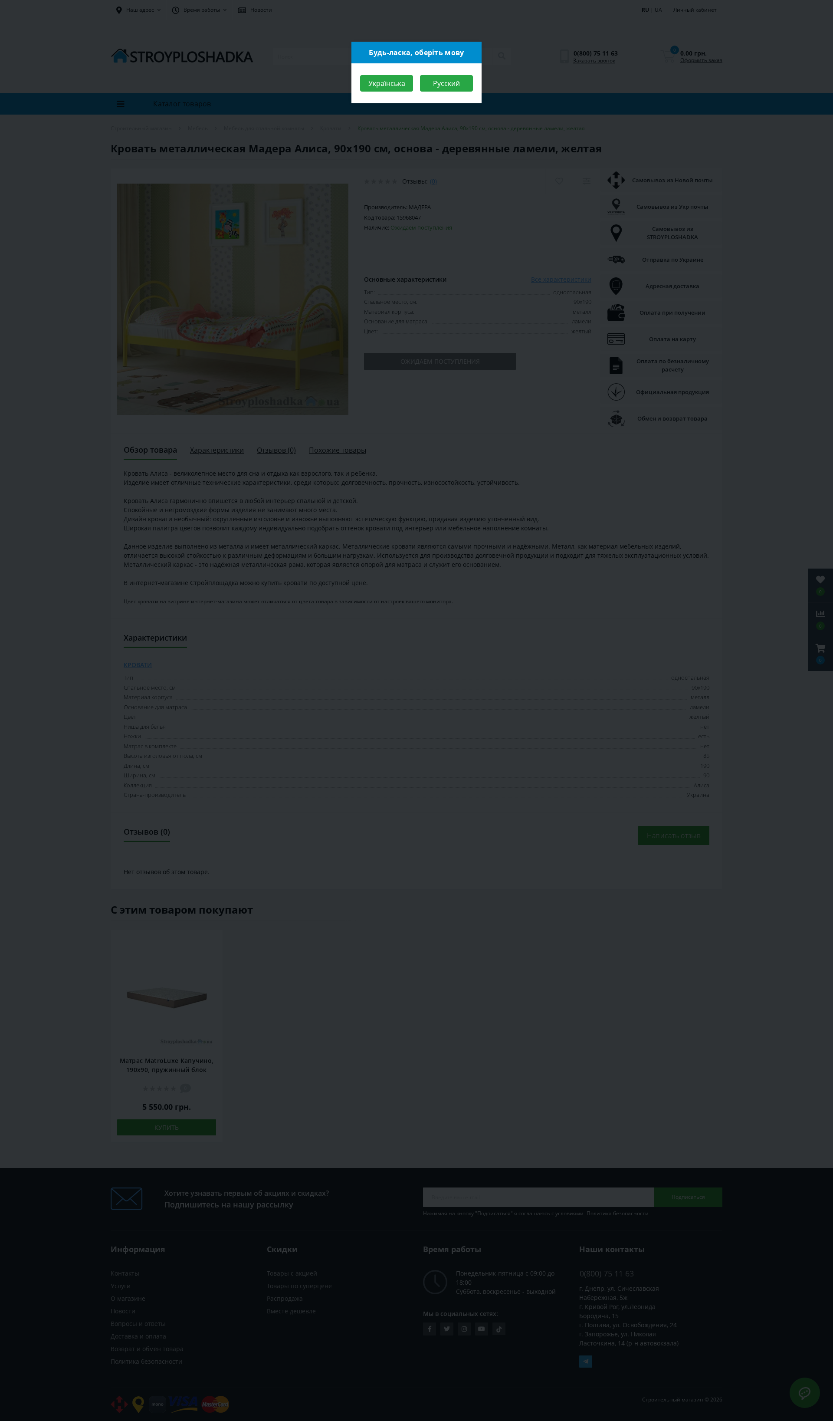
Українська (386, 83)
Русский (446, 83)
